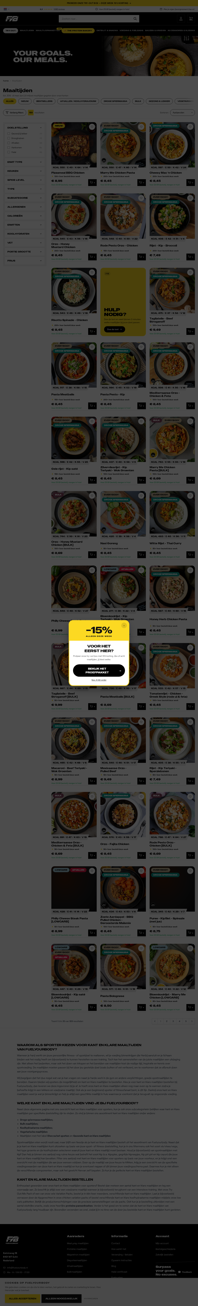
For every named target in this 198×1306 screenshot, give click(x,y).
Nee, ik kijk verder (99, 680)
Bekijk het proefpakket (103, 670)
